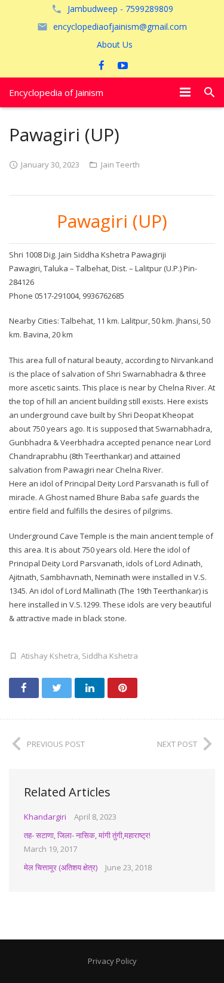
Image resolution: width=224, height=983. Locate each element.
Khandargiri (45, 816)
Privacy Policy (112, 961)
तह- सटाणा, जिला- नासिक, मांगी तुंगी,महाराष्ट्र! (87, 835)
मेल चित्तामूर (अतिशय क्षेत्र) (60, 867)
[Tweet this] (57, 688)
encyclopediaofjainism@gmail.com (120, 26)
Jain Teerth (120, 164)
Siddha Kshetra (110, 655)
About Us (115, 44)
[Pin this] (122, 688)
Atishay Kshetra (49, 655)
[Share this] (24, 688)
